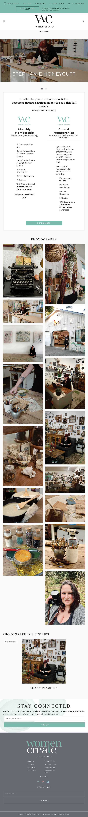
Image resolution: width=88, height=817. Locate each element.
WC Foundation (76, 3)
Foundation (31, 771)
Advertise (30, 764)
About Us (30, 761)
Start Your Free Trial (27, 9)
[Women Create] (44, 747)
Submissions (50, 761)
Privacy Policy (50, 764)
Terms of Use (50, 767)
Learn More (44, 223)
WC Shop (27, 3)
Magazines (40, 3)
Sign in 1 (52, 110)
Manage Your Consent (50, 771)
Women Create (57, 3)
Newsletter (13, 3)
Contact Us (31, 767)
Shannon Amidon (44, 688)
